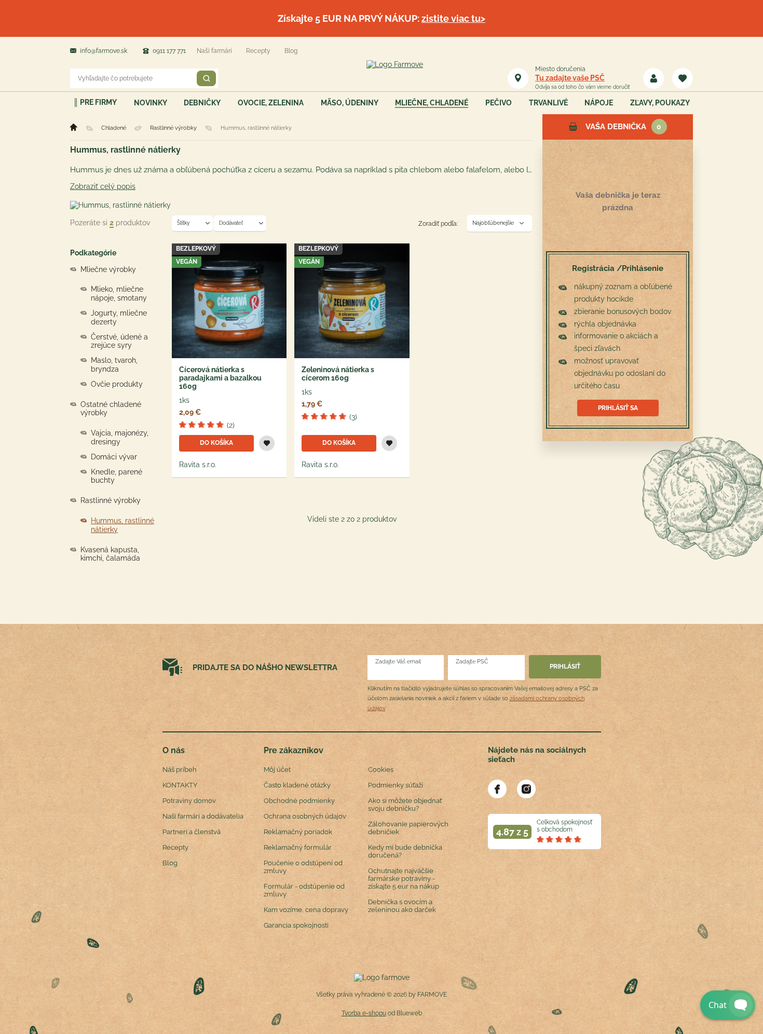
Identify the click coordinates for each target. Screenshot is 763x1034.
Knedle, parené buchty (116, 476)
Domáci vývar (114, 457)
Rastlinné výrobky (110, 500)
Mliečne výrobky (108, 269)
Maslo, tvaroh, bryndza (114, 364)
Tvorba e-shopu (364, 1013)
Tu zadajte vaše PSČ (570, 78)
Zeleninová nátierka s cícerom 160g (338, 373)
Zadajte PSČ (472, 661)
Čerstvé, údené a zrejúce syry (119, 341)
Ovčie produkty (117, 384)
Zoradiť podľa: (438, 223)
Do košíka (216, 442)
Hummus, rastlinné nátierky (122, 525)
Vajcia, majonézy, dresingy (119, 437)
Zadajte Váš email (398, 661)
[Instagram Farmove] (526, 789)
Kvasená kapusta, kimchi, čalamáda (110, 554)
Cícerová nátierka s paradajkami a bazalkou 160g (220, 377)
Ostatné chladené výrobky (110, 408)
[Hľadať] (206, 78)
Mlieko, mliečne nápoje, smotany (119, 293)
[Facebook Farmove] (497, 789)
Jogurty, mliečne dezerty (119, 317)
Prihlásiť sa (618, 408)
